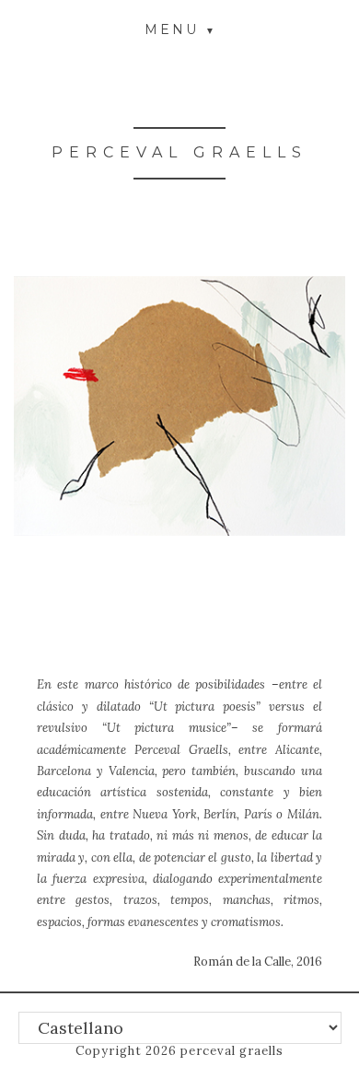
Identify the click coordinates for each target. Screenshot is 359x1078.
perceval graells (179, 152)
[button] (179, 29)
